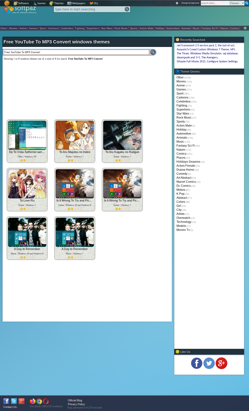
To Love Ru (27, 200)
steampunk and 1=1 (188, 57)
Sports (133, 28)
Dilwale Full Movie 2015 (191, 61)
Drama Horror (185, 169)
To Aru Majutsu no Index (74, 152)
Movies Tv (183, 229)
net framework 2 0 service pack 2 (196, 45)
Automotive (172, 28)
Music (196, 28)
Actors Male (146, 28)
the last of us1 (226, 45)
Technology (183, 221)
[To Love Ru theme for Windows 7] (27, 183)
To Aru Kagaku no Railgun (122, 152)
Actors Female (185, 165)
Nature (224, 28)
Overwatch (183, 217)
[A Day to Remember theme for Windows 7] (75, 232)
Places (180, 157)
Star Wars (106, 28)
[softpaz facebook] (6, 403)
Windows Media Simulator (205, 53)
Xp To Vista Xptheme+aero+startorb (27, 152)
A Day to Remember (27, 249)
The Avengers (209, 57)
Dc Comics (183, 185)
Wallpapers (78, 3)
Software (23, 3)
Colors (180, 201)
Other (3, 28)
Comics (234, 28)
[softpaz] (1, 5)
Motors (180, 189)
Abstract (181, 197)
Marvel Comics (186, 181)
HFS (233, 49)
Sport (43, 28)
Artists (180, 213)
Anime (23, 28)
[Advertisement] (62, 88)
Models (181, 225)
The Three (183, 53)
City (179, 209)
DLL (96, 3)
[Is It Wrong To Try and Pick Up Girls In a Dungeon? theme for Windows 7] (122, 183)
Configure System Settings (222, 61)
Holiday (159, 28)
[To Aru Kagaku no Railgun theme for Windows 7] (122, 135)
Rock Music (121, 28)
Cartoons (53, 28)
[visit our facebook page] (197, 368)
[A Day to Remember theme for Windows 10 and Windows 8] (27, 232)
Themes (58, 3)
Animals (185, 28)
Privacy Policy (76, 404)
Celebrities (67, 28)
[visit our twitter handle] (209, 368)
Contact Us (10, 406)
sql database (230, 53)
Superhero (93, 28)
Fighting (79, 28)
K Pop (180, 193)
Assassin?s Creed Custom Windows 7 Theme (203, 49)
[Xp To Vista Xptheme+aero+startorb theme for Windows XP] (27, 135)
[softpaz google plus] (21, 403)
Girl (178, 205)
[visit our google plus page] (221, 368)
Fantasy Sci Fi (210, 28)
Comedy (181, 173)
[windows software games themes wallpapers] (22, 17)
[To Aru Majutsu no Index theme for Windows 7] (75, 135)
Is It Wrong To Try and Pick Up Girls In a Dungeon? (75, 200)
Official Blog (75, 400)
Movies (13, 28)
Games (41, 3)
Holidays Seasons (188, 161)
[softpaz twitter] (14, 403)
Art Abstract (183, 177)
